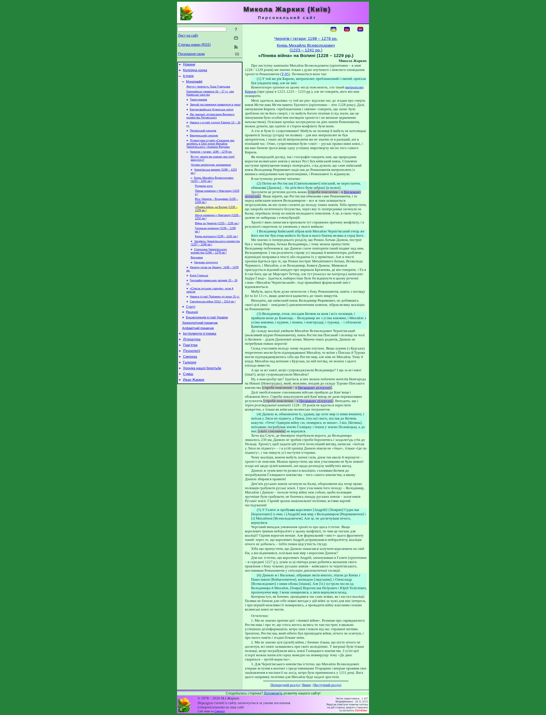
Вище (306, 685)
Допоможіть (273, 693)
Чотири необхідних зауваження (211, 164)
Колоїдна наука (195, 70)
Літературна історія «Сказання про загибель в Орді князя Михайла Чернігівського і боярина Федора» (210, 143)
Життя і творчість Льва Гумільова (208, 86)
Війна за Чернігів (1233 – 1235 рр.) (217, 223)
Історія (188, 76)
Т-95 (285, 74)
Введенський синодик (204, 135)
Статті (190, 306)
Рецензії (192, 312)
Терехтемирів (198, 99)
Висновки (197, 257)
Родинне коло (204, 186)
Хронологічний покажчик (200, 322)
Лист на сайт (188, 35)
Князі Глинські (199, 275)
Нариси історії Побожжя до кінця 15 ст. (215, 296)
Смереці (220, 711)
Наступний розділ (327, 685)
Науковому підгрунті (314, 388)
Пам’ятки (190, 345)
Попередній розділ (285, 685)
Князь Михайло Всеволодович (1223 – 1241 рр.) (212, 179)
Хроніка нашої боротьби (202, 368)
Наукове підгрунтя (206, 262)
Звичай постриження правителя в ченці (215, 104)
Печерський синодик (203, 130)
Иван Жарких (193, 380)
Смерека (190, 356)
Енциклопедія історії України (207, 317)
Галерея (189, 362)
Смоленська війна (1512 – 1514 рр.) (212, 301)
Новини (189, 64)
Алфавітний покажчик (198, 328)
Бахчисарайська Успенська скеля (211, 109)
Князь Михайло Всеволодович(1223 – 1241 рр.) (306, 47)
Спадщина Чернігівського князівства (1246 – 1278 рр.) (209, 251)
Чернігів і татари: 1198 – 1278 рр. (211, 151)
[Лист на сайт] (236, 38)
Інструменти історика (199, 333)
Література (191, 339)
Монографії (194, 81)
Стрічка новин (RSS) (194, 45)
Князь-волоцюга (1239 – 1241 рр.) (216, 236)
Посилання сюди (191, 54)
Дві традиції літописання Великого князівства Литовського (210, 116)
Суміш (188, 374)
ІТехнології (191, 351)
